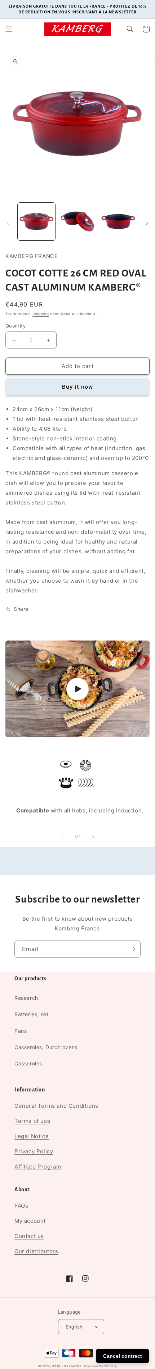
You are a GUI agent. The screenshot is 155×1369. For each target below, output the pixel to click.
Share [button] (21, 609)
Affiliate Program (37, 1166)
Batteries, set (31, 1014)
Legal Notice (31, 1136)
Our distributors (36, 1251)
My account (30, 1220)
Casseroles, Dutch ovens (46, 1047)
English (74, 1327)
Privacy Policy (33, 1151)
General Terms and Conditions (56, 1105)
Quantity (15, 326)
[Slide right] (147, 223)
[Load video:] (77, 689)
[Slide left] (8, 223)
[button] (9, 29)
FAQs (21, 1205)
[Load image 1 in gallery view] (36, 221)
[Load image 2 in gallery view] (77, 221)
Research (26, 998)
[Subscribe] (132, 949)
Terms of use (32, 1120)
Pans (20, 1031)
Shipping (40, 314)
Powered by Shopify (100, 1366)
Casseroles (28, 1063)
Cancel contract (122, 1356)
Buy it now (77, 386)
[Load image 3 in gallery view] (118, 221)
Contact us (29, 1236)
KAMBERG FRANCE (67, 1366)
